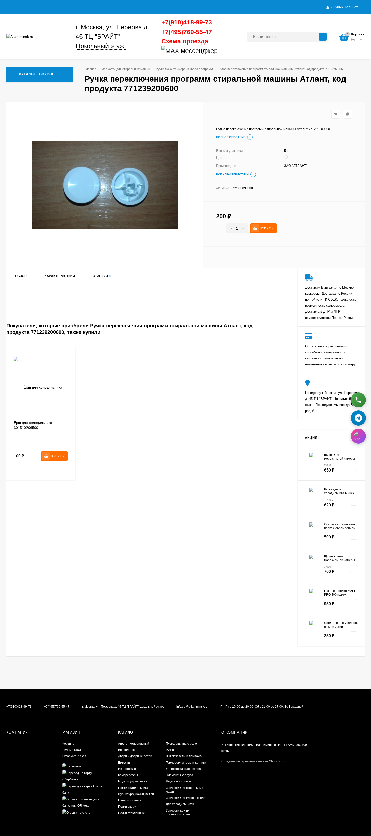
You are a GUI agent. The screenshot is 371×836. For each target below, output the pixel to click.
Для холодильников (180, 804)
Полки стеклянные (131, 813)
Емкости (124, 762)
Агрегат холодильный (133, 743)
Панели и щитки (129, 800)
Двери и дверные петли (135, 756)
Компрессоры (128, 775)
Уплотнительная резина (183, 769)
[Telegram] (219, 51)
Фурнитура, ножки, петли (136, 794)
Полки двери (127, 806)
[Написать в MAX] (358, 433)
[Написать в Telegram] (358, 415)
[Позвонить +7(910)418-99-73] (358, 397)
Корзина (68, 743)
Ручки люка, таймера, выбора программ (184, 69)
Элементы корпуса (179, 775)
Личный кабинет (74, 750)
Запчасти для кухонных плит (186, 798)
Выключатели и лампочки (184, 756)
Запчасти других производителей (178, 812)
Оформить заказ (74, 756)
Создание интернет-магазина (242, 761)
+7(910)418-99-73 (186, 22)
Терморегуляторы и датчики (186, 762)
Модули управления (132, 781)
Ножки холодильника (133, 788)
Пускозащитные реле (181, 743)
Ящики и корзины (178, 781)
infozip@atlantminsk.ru (192, 706)
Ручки (170, 750)
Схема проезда (184, 41)
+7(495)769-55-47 (186, 31)
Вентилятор (127, 750)
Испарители (127, 769)
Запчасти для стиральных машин (126, 69)
